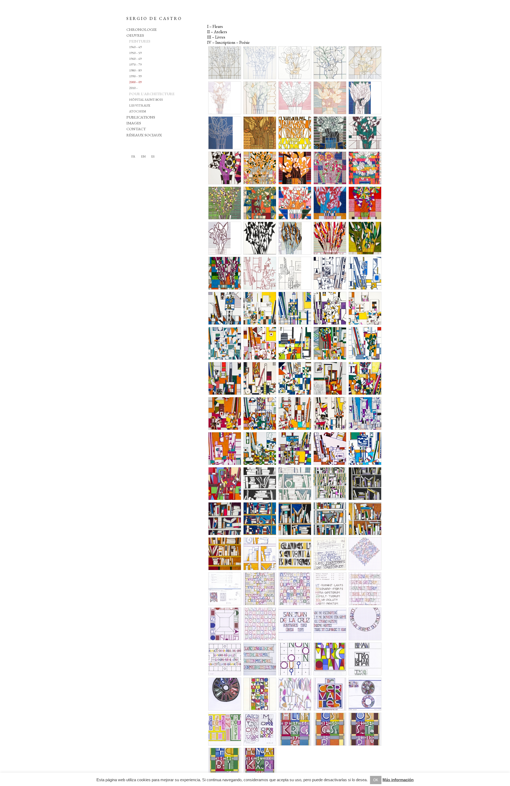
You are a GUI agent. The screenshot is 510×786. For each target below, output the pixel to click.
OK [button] (375, 780)
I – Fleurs (215, 26)
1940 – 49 (135, 47)
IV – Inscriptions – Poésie (228, 42)
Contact (136, 128)
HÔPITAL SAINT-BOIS (146, 100)
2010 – (133, 88)
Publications (140, 117)
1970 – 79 (135, 64)
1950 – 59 (135, 53)
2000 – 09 (135, 82)
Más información (398, 779)
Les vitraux (139, 105)
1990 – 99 (135, 76)
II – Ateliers (217, 32)
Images (133, 122)
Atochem (137, 111)
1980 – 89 (135, 70)
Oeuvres (135, 35)
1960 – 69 (135, 59)
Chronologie (141, 29)
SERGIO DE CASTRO (154, 18)
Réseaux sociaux (144, 134)
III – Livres (216, 37)
